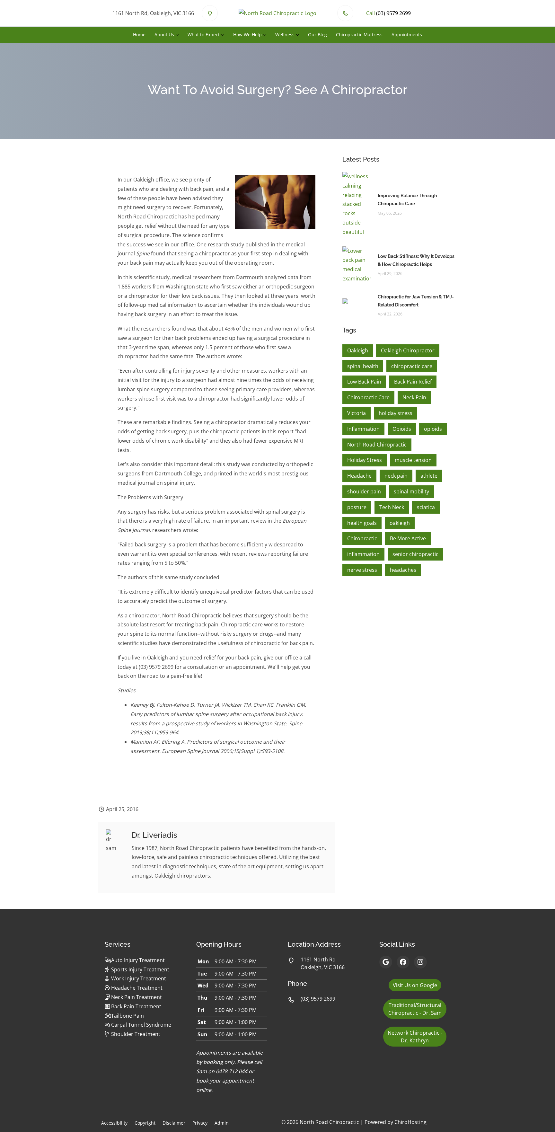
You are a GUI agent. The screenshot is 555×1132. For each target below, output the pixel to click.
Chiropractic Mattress (359, 34)
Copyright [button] (145, 1123)
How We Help (247, 34)
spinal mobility (411, 491)
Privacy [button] (199, 1123)
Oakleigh (357, 350)
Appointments (407, 34)
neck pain (396, 475)
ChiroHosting (410, 1122)
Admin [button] (222, 1123)
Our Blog (317, 34)
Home (139, 34)
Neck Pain (414, 397)
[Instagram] (420, 962)
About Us (164, 34)
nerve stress (362, 569)
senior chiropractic (415, 554)
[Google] (385, 962)
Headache (359, 475)
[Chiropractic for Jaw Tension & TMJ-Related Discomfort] (356, 304)
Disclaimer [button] (174, 1123)
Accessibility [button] (114, 1123)
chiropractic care (411, 366)
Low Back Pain (364, 381)
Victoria (356, 413)
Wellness (285, 34)
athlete (428, 475)
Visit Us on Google (415, 985)
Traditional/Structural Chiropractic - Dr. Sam (415, 1009)
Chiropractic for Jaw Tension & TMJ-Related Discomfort (416, 300)
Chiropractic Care (368, 397)
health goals (362, 522)
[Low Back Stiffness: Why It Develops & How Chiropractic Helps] (356, 264)
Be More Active (408, 538)
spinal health (362, 366)
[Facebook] (403, 962)
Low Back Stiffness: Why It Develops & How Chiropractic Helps (416, 260)
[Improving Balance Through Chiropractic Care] (356, 203)
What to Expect (204, 34)
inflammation (363, 554)
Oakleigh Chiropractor (408, 350)
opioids (433, 428)
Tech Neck (391, 507)
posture (356, 507)
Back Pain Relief (413, 381)
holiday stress (395, 413)
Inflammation (363, 428)
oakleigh (400, 522)
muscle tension (413, 460)
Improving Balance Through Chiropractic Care (407, 199)
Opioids (401, 428)
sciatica (426, 507)
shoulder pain (364, 491)
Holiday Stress (364, 460)
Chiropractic (362, 538)
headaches (403, 569)
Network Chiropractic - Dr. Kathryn (415, 1036)
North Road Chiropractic (377, 444)
